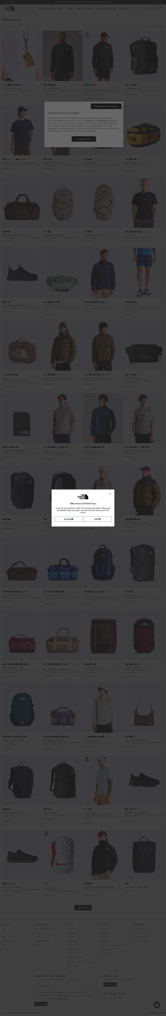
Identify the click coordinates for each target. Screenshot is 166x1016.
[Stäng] (110, 493)
